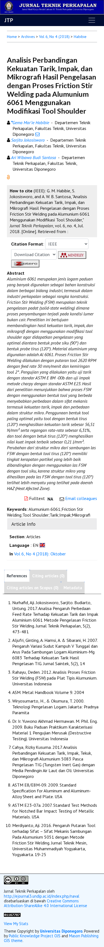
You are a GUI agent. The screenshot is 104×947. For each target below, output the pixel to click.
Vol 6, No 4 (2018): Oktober (40, 554)
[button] (8, 176)
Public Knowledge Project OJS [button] (34, 935)
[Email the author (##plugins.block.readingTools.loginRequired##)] (37, 134)
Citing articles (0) (48, 575)
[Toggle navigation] (92, 20)
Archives (28, 36)
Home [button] (12, 36)
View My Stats (16, 923)
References (17, 575)
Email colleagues (81, 498)
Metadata (73, 587)
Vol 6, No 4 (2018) (54, 36)
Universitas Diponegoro (61, 931)
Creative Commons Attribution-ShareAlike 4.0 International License (45, 903)
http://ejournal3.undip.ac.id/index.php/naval (41, 896)
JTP (8, 20)
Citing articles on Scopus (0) (33, 587)
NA (50, 499)
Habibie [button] (80, 36)
